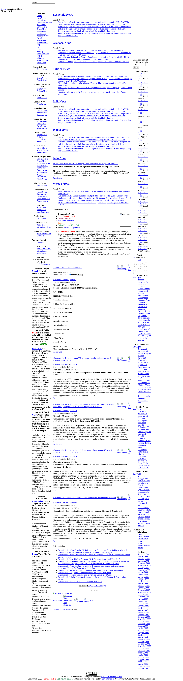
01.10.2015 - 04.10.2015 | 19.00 (143, 221)
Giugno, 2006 (143, 630)
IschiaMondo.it (108, 679)
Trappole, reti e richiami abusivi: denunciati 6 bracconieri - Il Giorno (84, 59)
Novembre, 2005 (144, 646)
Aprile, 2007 (143, 608)
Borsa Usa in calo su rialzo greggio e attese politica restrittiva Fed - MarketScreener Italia (92, 76)
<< (134, 257)
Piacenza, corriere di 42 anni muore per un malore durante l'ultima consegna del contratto (144, 286)
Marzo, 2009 (143, 556)
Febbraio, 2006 (144, 639)
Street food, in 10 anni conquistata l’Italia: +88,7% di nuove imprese (144, 383)
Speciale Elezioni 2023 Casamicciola (67, 267)
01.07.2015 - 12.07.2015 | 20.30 (143, 168)
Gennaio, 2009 (143, 561)
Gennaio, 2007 (143, 615)
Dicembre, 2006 (144, 617)
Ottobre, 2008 (143, 568)
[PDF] (119, 268)
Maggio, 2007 (143, 606)
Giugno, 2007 (143, 603)
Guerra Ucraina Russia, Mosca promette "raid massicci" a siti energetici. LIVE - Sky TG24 (93, 22)
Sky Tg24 (137, 277)
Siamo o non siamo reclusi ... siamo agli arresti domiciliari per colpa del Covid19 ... (85, 164)
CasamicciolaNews (61, 280)
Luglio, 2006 (143, 628)
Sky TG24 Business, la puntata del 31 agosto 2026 (143, 361)
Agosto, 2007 (143, 599)
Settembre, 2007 (144, 597)
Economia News (63, 14)
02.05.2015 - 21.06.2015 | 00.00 (143, 112)
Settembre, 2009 (144, 554)
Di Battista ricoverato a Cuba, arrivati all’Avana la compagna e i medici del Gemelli (143, 418)
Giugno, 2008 (143, 577)
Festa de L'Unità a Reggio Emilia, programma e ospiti (144, 444)
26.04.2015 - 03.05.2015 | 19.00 (143, 85)
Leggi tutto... (58, 178)
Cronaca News (62, 42)
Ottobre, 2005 (143, 648)
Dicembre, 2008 (144, 563)
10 (97, 586)
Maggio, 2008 (143, 579)
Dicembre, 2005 (144, 644)
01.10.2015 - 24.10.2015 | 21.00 (143, 239)
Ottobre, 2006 (143, 621)
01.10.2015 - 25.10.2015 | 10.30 (143, 195)
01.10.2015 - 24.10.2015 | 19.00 (143, 230)
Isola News (59, 158)
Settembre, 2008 (144, 570)
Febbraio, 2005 (144, 666)
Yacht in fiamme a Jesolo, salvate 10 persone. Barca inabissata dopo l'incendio (144, 315)
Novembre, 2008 (144, 565)
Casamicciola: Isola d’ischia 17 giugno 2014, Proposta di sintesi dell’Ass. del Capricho (92, 559)
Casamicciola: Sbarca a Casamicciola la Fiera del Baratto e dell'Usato (85, 575)
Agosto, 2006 (143, 626)
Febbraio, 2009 (144, 559)
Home (3, 9)
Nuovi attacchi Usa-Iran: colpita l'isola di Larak (144, 510)
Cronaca (73, 364)
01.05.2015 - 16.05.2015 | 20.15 (143, 103)
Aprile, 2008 (143, 581)
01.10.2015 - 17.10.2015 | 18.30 (143, 212)
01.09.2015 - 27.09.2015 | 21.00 (143, 186)
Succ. (100, 586)
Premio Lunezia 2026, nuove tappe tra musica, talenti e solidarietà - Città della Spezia (91, 200)
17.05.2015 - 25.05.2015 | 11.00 (143, 123)
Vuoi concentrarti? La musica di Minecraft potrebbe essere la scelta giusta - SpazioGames (93, 196)
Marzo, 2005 (143, 664)
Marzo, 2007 (143, 610)
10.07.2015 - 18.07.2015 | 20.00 (143, 177)
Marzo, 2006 (143, 637)
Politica (73, 280)
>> (139, 260)
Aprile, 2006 (143, 635)
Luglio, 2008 (143, 574)
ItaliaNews (59, 101)
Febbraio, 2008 (144, 585)
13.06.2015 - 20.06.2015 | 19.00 (143, 150)
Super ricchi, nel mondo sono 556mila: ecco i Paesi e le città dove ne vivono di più (144, 372)
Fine (104, 586)
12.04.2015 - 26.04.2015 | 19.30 (143, 76)
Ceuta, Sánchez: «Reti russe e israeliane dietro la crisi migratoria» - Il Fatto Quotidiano (91, 24)
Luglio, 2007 (143, 601)
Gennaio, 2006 (143, 642)
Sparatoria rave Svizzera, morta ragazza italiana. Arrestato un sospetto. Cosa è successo (144, 520)
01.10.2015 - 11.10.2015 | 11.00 (143, 203)
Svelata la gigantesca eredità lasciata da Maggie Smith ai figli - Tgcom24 (86, 31)
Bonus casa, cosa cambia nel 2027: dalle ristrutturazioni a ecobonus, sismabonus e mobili (144, 396)
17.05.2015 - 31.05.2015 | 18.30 (143, 132)
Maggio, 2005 (143, 659)
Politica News (61, 68)
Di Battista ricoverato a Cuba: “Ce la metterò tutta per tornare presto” (144, 463)
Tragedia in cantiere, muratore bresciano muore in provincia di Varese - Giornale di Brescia (93, 62)
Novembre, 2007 (144, 592)
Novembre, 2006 (144, 619)
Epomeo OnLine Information (62, 609)
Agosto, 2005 (143, 653)
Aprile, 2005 (143, 662)
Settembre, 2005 (144, 650)
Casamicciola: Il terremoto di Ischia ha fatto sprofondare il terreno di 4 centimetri (84, 498)
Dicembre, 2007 (144, 590)
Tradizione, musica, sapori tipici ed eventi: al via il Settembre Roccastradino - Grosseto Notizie (95, 198)
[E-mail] (129, 270)
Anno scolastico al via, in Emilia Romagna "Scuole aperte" (144, 325)
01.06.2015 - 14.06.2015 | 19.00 (143, 141)
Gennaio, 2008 (143, 588)
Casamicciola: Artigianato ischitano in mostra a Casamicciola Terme (84, 573)
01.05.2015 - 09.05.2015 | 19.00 (143, 94)
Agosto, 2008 (143, 572)
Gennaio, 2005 (143, 668)
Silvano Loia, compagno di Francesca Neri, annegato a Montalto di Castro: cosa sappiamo (144, 302)
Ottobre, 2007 (143, 594)
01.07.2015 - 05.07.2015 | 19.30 (143, 159)
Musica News (61, 183)
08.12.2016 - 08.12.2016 (143, 247)
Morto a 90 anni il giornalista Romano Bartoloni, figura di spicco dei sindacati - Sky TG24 (93, 57)
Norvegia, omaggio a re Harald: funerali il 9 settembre (144, 479)
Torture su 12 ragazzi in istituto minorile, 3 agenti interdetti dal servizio (144, 335)
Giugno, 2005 (143, 657)
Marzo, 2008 (143, 583)
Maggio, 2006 (143, 633)
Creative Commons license (111, 677)
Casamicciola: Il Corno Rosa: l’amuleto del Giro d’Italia (80, 582)
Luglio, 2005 (143, 655)
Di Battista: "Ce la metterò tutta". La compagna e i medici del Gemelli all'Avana (144, 432)
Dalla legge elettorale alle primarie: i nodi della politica (144, 453)
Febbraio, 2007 (144, 612)
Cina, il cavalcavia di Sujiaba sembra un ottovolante (144, 488)
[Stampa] (124, 268)
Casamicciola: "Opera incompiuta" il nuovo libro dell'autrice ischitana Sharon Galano (91, 570)
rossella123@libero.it (72, 227)
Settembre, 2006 (144, 624)
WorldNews (60, 129)
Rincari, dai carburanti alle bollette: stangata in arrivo (144, 352)
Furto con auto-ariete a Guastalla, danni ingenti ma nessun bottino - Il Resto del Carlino (92, 50)
